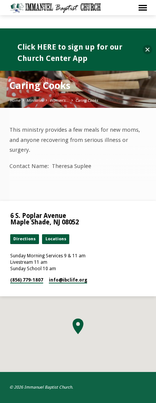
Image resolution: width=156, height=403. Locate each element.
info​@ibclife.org (68, 280)
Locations (55, 239)
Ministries (35, 100)
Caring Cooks (86, 100)
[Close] (147, 49)
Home (15, 100)
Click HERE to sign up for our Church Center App (69, 52)
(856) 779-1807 (26, 280)
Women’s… (59, 100)
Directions (24, 239)
